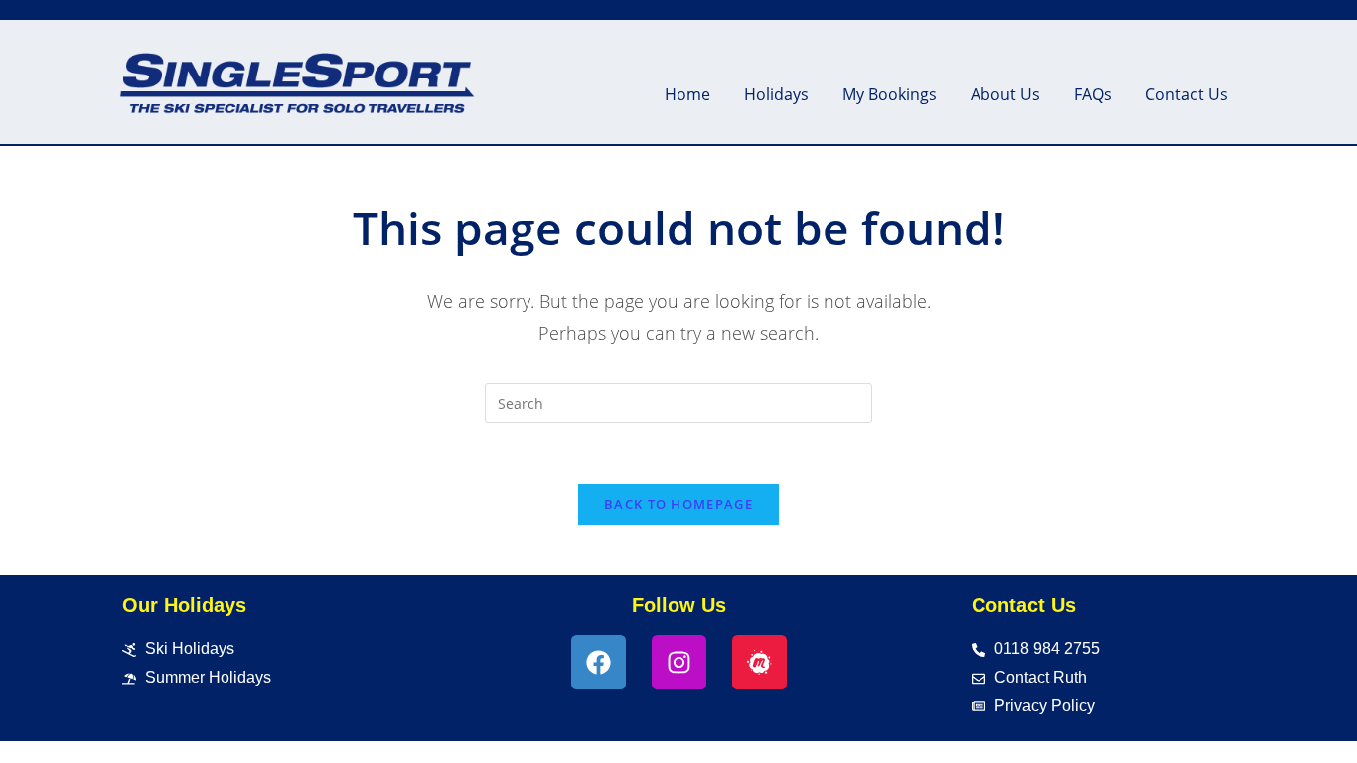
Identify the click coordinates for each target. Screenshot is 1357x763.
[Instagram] (679, 662)
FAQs (1093, 94)
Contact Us (1186, 94)
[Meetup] (759, 662)
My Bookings (889, 94)
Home (687, 94)
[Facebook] (598, 662)
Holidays (776, 94)
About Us (1005, 94)
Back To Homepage (678, 504)
